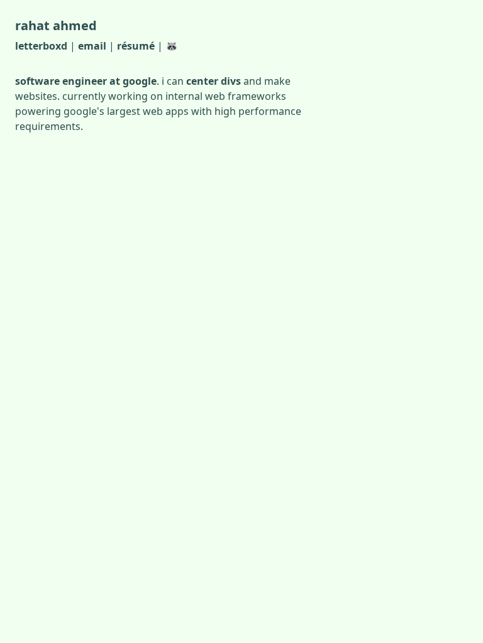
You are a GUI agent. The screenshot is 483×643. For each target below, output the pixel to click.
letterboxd (41, 46)
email (92, 46)
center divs (213, 81)
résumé (136, 46)
